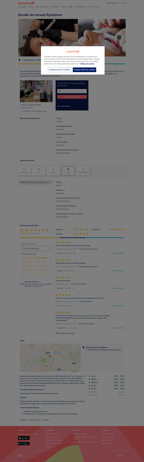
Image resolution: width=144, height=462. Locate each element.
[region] (73, 60)
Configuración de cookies (59, 70)
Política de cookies (87, 64)
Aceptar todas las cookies (84, 70)
